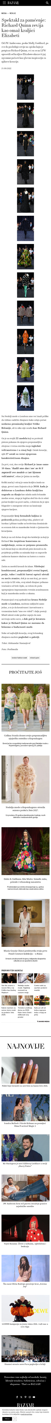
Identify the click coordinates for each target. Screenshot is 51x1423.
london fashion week (19, 658)
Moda (4, 13)
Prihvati (7, 1419)
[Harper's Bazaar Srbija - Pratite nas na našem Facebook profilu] (17, 1397)
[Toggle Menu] (4, 3)
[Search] (47, 3)
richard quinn (34, 658)
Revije (13, 13)
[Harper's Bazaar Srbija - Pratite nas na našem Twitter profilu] (21, 1397)
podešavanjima (26, 1414)
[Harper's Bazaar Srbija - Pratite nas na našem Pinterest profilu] (25, 1397)
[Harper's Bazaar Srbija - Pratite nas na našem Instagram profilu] (30, 1397)
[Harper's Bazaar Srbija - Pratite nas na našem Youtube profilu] (34, 1397)
